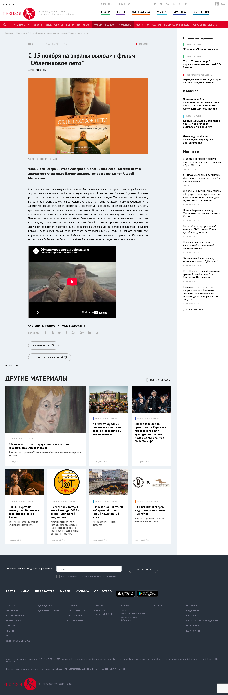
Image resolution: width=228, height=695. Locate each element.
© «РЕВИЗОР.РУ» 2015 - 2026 (56, 684)
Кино (120, 12)
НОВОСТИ (143, 44)
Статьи (198, 45)
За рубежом (154, 24)
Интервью (12, 610)
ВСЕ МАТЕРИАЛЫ (160, 380)
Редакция (193, 610)
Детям (70, 24)
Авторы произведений (202, 620)
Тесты (9, 630)
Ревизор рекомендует (119, 24)
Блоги (9, 635)
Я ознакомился (69, 576)
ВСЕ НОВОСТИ (196, 309)
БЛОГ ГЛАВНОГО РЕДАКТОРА (199, 75)
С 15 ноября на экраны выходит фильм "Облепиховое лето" (58, 33)
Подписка (124, 4)
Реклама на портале (176, 24)
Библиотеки (126, 620)
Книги (158, 605)
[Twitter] (161, 4)
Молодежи (84, 24)
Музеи (162, 12)
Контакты (193, 630)
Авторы (191, 615)
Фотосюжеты (15, 615)
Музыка (179, 12)
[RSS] (167, 4)
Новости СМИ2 (12, 365)
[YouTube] (174, 4)
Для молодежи (48, 610)
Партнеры (193, 625)
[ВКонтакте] (155, 4)
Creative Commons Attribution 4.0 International (91, 668)
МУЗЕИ (189, 116)
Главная (9, 33)
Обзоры (10, 625)
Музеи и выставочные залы (133, 613)
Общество (201, 12)
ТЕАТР (189, 45)
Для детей (45, 605)
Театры (124, 610)
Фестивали (75, 615)
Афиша (98, 24)
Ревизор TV (13, 620)
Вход (223, 4)
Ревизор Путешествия (206, 24)
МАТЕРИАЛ (28, 439)
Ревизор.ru (41, 69)
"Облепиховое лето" (74, 325)
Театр (105, 12)
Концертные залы (129, 617)
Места (139, 24)
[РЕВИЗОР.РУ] (19, 14)
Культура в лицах (17, 640)
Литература (141, 12)
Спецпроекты (54, 24)
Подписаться (143, 569)
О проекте (106, 4)
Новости (37, 24)
